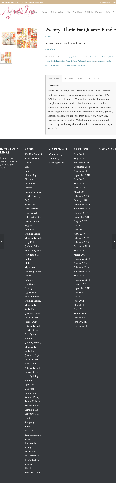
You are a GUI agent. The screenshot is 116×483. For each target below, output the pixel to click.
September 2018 (82, 175)
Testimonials (31, 443)
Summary (54, 158)
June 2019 (79, 154)
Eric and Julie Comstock (64, 61)
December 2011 (82, 279)
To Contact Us (32, 455)
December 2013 (82, 258)
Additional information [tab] (74, 78)
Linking (29, 258)
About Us (30, 162)
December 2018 (82, 166)
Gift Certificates (33, 217)
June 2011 (79, 300)
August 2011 (80, 292)
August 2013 (80, 263)
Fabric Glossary (33, 196)
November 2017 (82, 208)
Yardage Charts (32, 472)
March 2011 (80, 313)
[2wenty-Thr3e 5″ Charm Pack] (2, 241)
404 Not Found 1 (33, 154)
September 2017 (82, 217)
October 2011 (81, 284)
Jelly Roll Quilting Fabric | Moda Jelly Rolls (33, 233)
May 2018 (79, 183)
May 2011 (79, 304)
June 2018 (79, 179)
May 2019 (79, 158)
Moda (93, 61)
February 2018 (81, 196)
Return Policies (32, 401)
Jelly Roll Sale (32, 254)
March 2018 (80, 191)
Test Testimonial (33, 434)
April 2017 (79, 233)
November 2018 (82, 171)
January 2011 (80, 321)
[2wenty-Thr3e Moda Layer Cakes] (114, 241)
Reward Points (32, 405)
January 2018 (80, 200)
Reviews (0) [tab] (94, 78)
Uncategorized (56, 162)
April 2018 (79, 187)
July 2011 (79, 296)
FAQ (27, 200)
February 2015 (81, 242)
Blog (114, 2)
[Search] (113, 12)
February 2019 (81, 162)
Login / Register (104, 2)
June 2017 (79, 229)
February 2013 (81, 267)
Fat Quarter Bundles (79, 57)
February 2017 (81, 238)
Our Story (30, 284)
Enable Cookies (33, 191)
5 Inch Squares (32, 158)
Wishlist (29, 468)
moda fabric (100, 61)
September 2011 (82, 288)
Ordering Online (33, 271)
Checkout (29, 179)
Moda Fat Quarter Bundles (65, 65)
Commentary (56, 154)
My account (31, 267)
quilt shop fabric (79, 65)
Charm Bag (30, 175)
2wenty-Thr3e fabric (96, 57)
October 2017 (81, 212)
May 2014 (79, 250)
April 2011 (79, 309)
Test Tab (29, 430)
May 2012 (79, 275)
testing (28, 447)
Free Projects (31, 212)
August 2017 (80, 221)
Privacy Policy (32, 296)
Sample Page (31, 409)
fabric (75, 61)
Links (27, 263)
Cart (27, 171)
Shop (27, 426)
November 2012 (82, 271)
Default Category (66, 57)
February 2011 (81, 317)
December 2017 (82, 204)
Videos (28, 464)
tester (27, 439)
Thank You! (31, 451)
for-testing (30, 204)
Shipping (29, 422)
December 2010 (82, 325)
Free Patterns (31, 208)
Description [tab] (53, 78)
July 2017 (79, 225)
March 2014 (80, 254)
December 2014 (82, 246)
